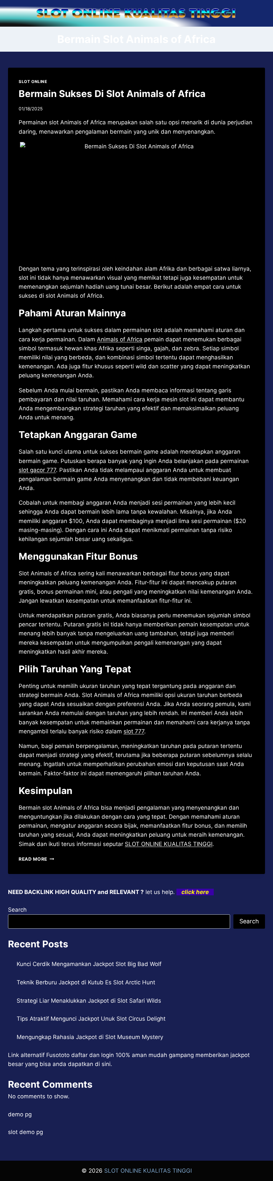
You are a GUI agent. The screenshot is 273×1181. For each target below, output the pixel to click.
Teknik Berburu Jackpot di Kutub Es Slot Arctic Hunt (86, 982)
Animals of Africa (119, 339)
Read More (36, 859)
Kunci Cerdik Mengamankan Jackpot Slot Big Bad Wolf (89, 964)
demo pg (20, 1114)
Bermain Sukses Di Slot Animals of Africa (112, 93)
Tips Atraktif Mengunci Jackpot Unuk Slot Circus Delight (91, 1018)
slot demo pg (25, 1132)
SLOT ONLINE (33, 81)
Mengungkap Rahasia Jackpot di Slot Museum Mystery (90, 1037)
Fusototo (58, 1055)
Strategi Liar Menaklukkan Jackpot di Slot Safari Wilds (89, 1000)
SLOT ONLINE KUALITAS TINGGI (168, 844)
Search (17, 909)
